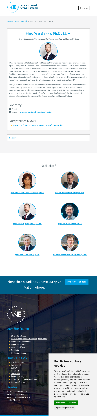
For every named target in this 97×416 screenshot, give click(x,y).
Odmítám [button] (73, 403)
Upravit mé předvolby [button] (65, 408)
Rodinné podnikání (18, 353)
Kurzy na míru (16, 365)
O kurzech (15, 371)
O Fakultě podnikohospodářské (24, 379)
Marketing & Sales (18, 344)
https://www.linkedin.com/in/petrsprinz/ (36, 112)
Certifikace (15, 373)
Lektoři (24, 21)
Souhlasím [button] (60, 403)
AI (12, 333)
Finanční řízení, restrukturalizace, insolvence (29, 338)
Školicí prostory (17, 376)
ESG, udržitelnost (18, 336)
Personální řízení (18, 347)
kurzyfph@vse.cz (17, 394)
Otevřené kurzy (17, 362)
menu (84, 8)
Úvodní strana (13, 21)
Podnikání (15, 350)
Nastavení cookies (18, 382)
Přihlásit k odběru (76, 281)
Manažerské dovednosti (21, 341)
